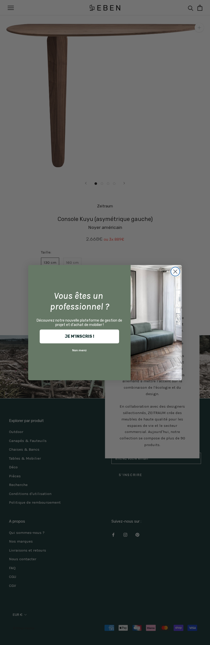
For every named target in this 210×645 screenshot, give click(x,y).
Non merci (79, 350)
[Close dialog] (175, 271)
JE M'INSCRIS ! (79, 336)
